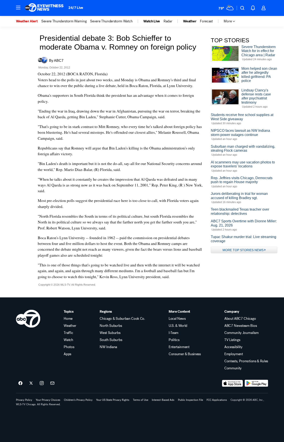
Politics (174, 340)
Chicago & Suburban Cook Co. (122, 318)
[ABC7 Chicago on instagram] (41, 383)
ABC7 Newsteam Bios (240, 326)
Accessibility (233, 347)
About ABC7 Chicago (240, 318)
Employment (233, 354)
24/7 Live (75, 7)
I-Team (173, 333)
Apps (67, 354)
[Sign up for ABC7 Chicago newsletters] (52, 383)
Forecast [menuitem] (206, 21)
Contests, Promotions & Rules (246, 361)
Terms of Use (140, 400)
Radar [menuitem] (168, 21)
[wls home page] (28, 319)
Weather (70, 326)
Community (233, 368)
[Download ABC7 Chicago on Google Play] (256, 383)
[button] (18, 7)
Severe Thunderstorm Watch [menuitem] (111, 21)
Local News (177, 318)
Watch (68, 340)
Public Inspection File (190, 400)
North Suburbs (111, 326)
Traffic (68, 333)
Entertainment (179, 347)
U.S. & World (178, 326)
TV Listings (232, 340)
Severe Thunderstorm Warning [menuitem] (64, 21)
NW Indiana (108, 347)
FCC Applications (217, 400)
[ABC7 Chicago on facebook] (20, 383)
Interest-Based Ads (163, 400)
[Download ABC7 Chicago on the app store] (232, 383)
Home (68, 318)
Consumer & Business (185, 354)
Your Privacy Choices (48, 400)
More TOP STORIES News (243, 250)
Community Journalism (241, 333)
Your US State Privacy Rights (112, 400)
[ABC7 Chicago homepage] (44, 8)
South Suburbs (111, 340)
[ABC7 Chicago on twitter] (31, 383)
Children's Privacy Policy (78, 400)
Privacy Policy (24, 400)
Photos (69, 347)
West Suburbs (110, 333)
